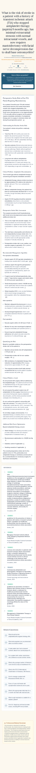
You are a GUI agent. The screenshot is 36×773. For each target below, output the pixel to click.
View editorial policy (25, 69)
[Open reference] (31, 472)
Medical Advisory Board (18, 55)
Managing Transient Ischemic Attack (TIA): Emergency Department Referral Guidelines (18, 536)
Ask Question (17, 86)
